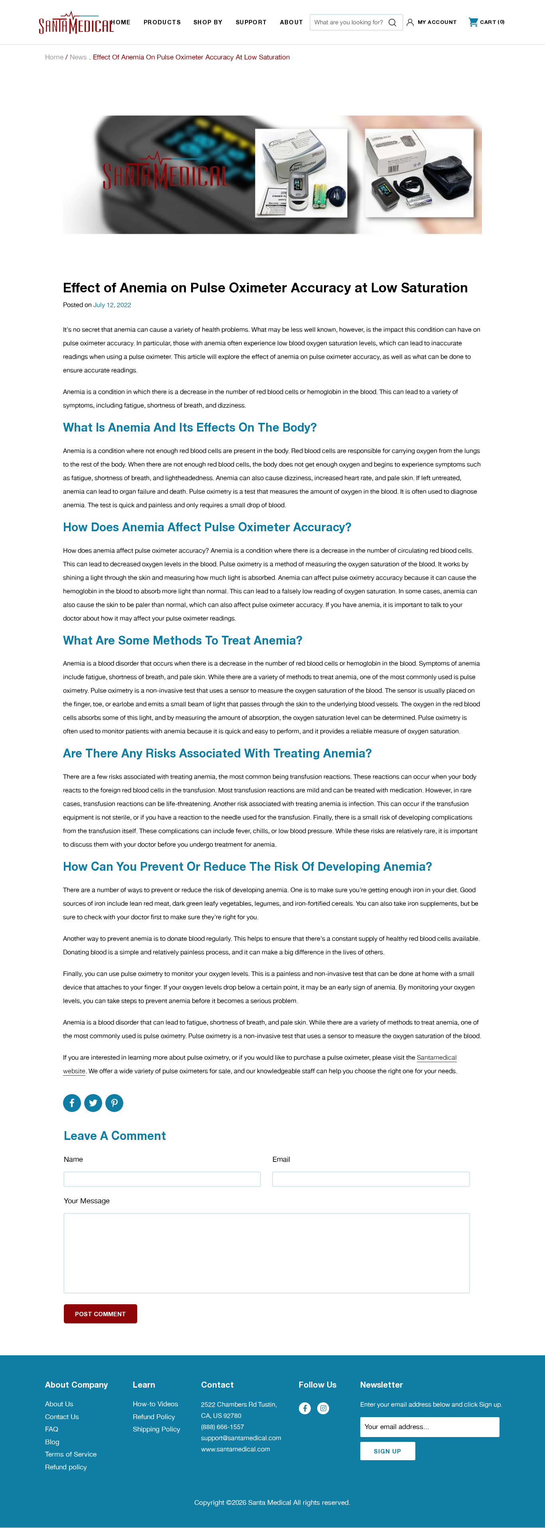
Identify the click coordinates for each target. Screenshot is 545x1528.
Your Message (87, 1201)
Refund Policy (154, 1417)
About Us (59, 1404)
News (78, 57)
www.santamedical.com (235, 1449)
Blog (52, 1442)
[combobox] (356, 22)
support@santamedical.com (241, 1438)
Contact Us (62, 1417)
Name (73, 1159)
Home (54, 57)
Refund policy (66, 1467)
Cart (482, 22)
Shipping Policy (156, 1429)
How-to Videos (155, 1404)
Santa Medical (269, 1502)
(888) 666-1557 (222, 1427)
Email (281, 1159)
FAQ (51, 1429)
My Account (437, 22)
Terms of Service (71, 1454)
